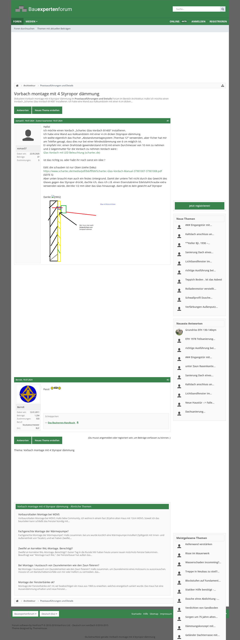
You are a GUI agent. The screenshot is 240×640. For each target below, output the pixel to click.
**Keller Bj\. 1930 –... (197, 243)
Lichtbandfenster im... (198, 261)
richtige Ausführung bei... (200, 270)
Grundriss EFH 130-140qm (200, 330)
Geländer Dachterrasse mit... (202, 635)
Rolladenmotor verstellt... (200, 288)
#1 (168, 121)
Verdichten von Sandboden (201, 607)
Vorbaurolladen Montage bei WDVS (39, 514)
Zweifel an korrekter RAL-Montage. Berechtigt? (45, 548)
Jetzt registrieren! (199, 205)
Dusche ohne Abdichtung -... (202, 598)
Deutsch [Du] (48, 613)
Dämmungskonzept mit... (200, 626)
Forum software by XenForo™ (41, 625)
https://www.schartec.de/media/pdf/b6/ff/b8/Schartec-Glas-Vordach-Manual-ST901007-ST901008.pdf (102, 171)
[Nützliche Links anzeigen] (222, 85)
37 (38, 156)
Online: (178, 21)
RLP (37, 428)
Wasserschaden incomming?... (203, 562)
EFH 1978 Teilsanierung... (200, 339)
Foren (17, 21)
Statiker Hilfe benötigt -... (200, 589)
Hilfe (145, 613)
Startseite (136, 613)
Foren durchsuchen (24, 28)
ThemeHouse (40, 628)
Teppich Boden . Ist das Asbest (203, 279)
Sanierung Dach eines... (199, 252)
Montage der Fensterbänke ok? (36, 582)
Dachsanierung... (195, 411)
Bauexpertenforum (24, 613)
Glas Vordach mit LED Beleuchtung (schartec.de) (71, 152)
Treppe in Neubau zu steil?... (202, 571)
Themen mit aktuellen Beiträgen (54, 28)
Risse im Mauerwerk (197, 553)
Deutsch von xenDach (90, 625)
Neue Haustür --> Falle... (199, 402)
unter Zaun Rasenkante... (200, 366)
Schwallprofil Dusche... (198, 297)
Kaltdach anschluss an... (199, 234)
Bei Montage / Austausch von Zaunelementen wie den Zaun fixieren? (58, 565)
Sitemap (154, 613)
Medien (30, 21)
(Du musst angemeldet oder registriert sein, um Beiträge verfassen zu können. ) (129, 437)
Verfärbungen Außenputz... (201, 306)
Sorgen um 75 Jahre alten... (201, 617)
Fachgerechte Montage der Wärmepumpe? (43, 531)
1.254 (37, 415)
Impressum (166, 613)
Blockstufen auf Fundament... (203, 580)
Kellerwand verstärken (198, 544)
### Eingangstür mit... (198, 225)
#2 (168, 380)
